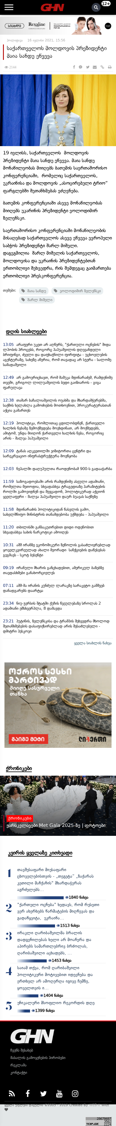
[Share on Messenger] (80, 67)
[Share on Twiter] (87, 67)
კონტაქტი (18, 1072)
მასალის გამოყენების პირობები (37, 1057)
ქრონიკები (19, 768)
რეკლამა (18, 1065)
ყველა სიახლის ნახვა (93, 643)
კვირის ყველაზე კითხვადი (40, 852)
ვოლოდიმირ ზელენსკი (79, 291)
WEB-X (94, 1105)
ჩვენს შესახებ (21, 1050)
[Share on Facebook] (73, 67)
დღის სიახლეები (26, 331)
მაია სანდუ (35, 291)
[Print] (109, 67)
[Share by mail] (94, 67)
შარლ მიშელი (38, 300)
